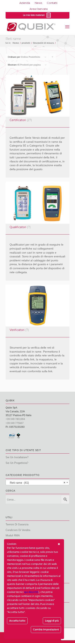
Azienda (24, 2)
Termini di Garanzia (17, 524)
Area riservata (39, 8)
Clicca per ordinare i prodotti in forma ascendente (52, 58)
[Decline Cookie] (59, 544)
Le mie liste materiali (34, 15)
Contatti (52, 2)
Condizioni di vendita (18, 530)
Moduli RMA (13, 535)
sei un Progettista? (17, 462)
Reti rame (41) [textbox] (36, 482)
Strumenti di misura (43, 43)
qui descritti (31, 592)
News (38, 2)
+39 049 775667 (15, 423)
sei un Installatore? (17, 457)
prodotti (26, 43)
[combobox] (37, 482)
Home (16, 43)
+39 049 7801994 (15, 419)
